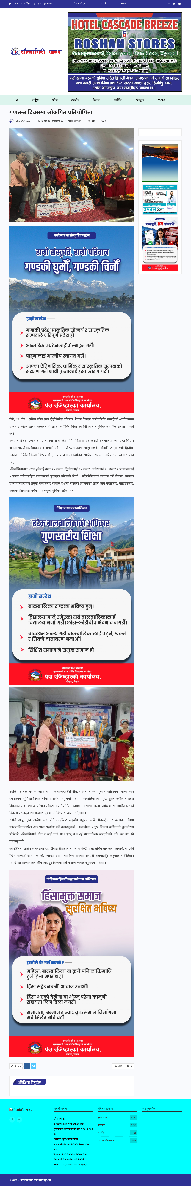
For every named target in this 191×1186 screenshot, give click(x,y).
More (124, 3)
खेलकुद (140, 100)
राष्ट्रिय (35, 100)
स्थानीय (75, 100)
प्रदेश (55, 100)
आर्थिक (118, 100)
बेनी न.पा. (102, 1125)
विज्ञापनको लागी (80, 3)
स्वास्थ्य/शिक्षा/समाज (107, 1140)
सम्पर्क (103, 3)
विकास (96, 100)
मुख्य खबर (102, 1117)
